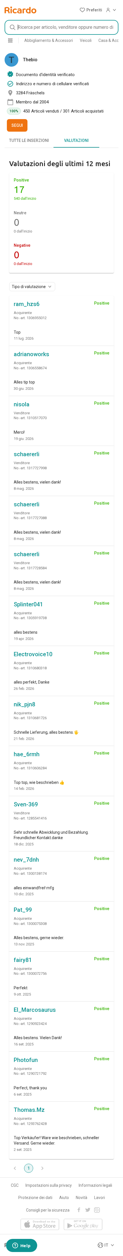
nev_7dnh (26, 859)
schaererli (26, 454)
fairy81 (23, 960)
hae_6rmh (26, 754)
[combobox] (61, 27)
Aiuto (64, 1197)
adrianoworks (31, 354)
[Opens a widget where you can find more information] (21, 1246)
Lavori (99, 1197)
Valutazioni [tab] (76, 140)
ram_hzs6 (26, 304)
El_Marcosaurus (35, 1009)
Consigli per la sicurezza (48, 1210)
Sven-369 (26, 804)
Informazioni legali (95, 1185)
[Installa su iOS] (40, 1225)
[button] (91, 10)
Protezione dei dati (35, 1197)
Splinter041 (28, 604)
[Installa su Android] (83, 1225)
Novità (81, 1197)
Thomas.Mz (29, 1109)
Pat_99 (23, 909)
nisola (21, 404)
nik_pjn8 (24, 704)
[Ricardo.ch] (20, 10)
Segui (17, 125)
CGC (15, 1185)
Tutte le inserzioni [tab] (29, 140)
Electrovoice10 (33, 654)
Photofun (26, 1060)
